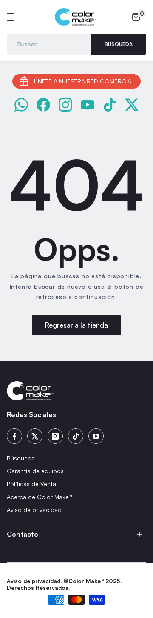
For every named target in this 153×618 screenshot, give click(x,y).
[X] (132, 105)
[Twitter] (34, 436)
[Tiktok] (75, 436)
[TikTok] (109, 105)
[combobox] (49, 44)
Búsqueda (119, 44)
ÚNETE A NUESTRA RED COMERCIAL (84, 81)
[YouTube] (87, 105)
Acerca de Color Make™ (39, 496)
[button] (12, 17)
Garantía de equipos (35, 470)
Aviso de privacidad (34, 509)
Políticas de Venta (31, 483)
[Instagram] (65, 105)
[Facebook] (43, 105)
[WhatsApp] (21, 105)
